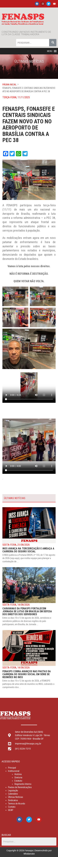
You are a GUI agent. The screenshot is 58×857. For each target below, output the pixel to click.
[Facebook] (37, 4)
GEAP (10, 810)
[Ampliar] (24, 290)
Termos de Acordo (16, 803)
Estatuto (18, 780)
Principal (12, 767)
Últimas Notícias (15, 797)
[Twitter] (48, 4)
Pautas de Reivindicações (20, 787)
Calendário (13, 793)
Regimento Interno (23, 784)
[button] (49, 51)
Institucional (13, 771)
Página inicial (9, 84)
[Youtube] (54, 4)
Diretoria (18, 777)
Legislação (13, 790)
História (18, 774)
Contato (11, 807)
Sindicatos (13, 800)
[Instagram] (43, 4)
